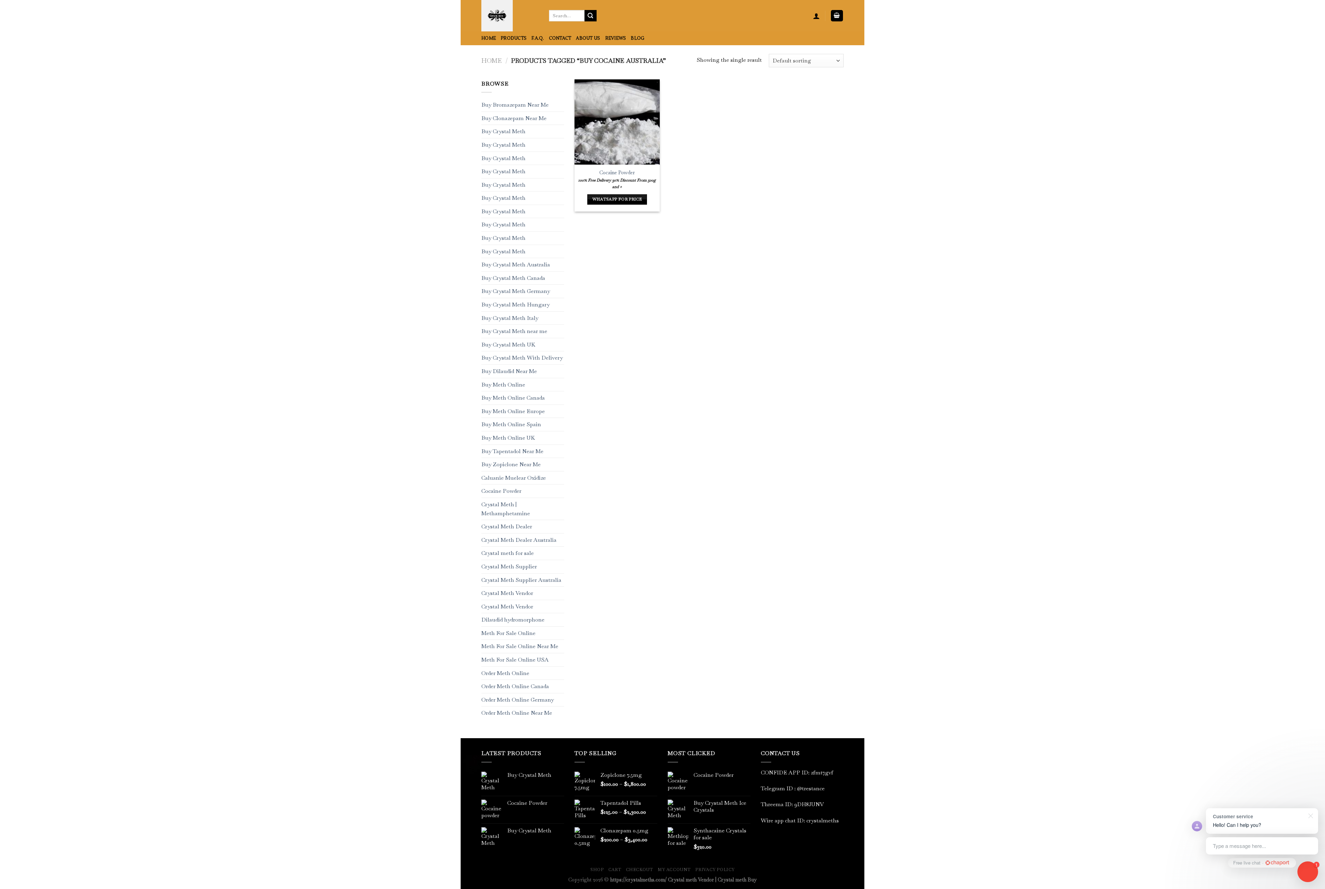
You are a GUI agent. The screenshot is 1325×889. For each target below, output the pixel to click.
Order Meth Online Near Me (516, 713)
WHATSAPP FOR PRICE (617, 199)
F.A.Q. (537, 38)
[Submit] (590, 16)
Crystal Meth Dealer (506, 526)
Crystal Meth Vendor (507, 593)
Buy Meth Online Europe (513, 411)
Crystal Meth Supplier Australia (521, 580)
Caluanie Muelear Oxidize (513, 477)
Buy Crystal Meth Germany (515, 291)
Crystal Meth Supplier (509, 566)
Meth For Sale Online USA (515, 659)
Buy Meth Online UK (508, 437)
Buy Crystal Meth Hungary (515, 304)
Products (514, 38)
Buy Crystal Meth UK (508, 344)
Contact (560, 38)
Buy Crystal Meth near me (514, 331)
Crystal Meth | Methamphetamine (505, 509)
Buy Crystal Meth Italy (509, 318)
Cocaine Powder (501, 491)
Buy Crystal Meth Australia (515, 264)
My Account (674, 869)
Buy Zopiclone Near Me (511, 464)
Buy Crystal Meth (503, 131)
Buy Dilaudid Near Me (509, 371)
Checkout (639, 869)
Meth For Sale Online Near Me (519, 646)
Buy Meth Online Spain (511, 424)
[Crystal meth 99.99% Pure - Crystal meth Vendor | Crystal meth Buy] (510, 15)
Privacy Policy (715, 869)
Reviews (615, 38)
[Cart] (837, 15)
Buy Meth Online (503, 384)
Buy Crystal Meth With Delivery (522, 358)
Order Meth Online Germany (517, 699)
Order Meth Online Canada (515, 686)
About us (588, 38)
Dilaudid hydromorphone (512, 620)
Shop (596, 869)
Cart (614, 869)
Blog (637, 38)
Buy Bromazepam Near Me (515, 105)
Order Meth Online (505, 673)
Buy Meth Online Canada (513, 398)
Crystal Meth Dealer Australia (519, 540)
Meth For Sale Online (508, 633)
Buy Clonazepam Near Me (514, 118)
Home (488, 38)
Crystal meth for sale (507, 553)
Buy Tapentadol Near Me (512, 451)
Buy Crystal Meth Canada (513, 278)
